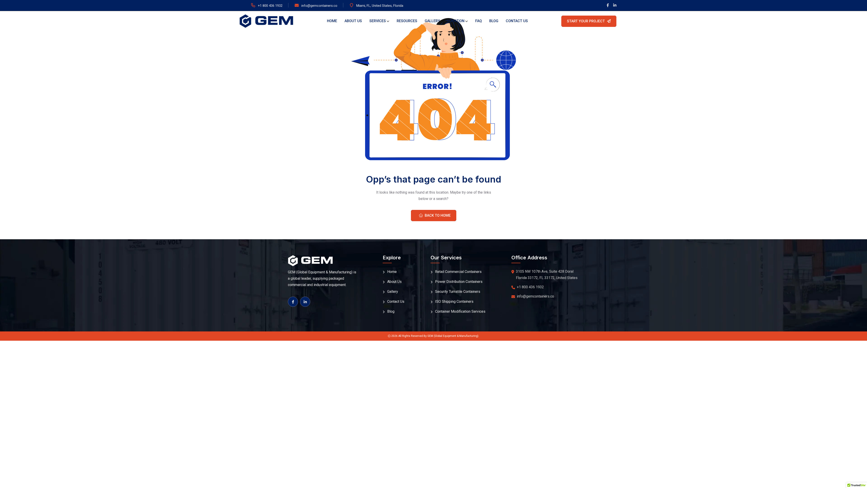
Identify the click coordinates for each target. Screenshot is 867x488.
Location (455, 21)
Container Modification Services (460, 311)
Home (332, 21)
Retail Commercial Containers (458, 272)
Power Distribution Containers (458, 281)
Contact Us (517, 21)
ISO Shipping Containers (454, 301)
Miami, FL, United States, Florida (379, 6)
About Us (353, 21)
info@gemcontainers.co (319, 6)
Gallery (432, 21)
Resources (407, 21)
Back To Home (438, 215)
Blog (493, 21)
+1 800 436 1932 (270, 6)
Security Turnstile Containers (457, 291)
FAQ (478, 21)
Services (377, 21)
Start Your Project (586, 21)
